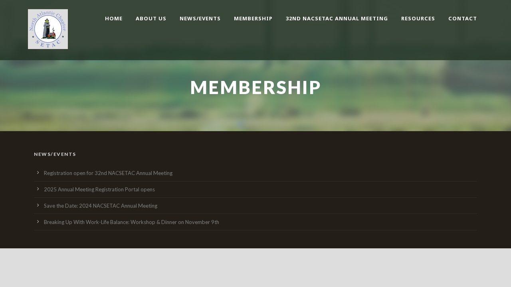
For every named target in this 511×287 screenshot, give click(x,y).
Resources (418, 18)
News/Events (200, 18)
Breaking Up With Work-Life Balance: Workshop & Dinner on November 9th (131, 222)
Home (114, 18)
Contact (462, 18)
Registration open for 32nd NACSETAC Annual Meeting (108, 173)
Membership (253, 18)
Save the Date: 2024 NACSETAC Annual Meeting (100, 205)
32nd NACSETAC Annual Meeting (337, 18)
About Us (151, 18)
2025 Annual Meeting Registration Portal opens (99, 189)
